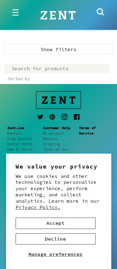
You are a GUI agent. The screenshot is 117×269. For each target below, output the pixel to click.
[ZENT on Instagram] (64, 116)
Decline (55, 239)
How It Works (19, 149)
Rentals (14, 133)
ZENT (58, 15)
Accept (55, 223)
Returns (50, 139)
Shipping (51, 144)
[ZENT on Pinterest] (52, 117)
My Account (53, 133)
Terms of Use (55, 149)
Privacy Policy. (38, 207)
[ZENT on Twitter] (41, 117)
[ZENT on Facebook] (77, 117)
